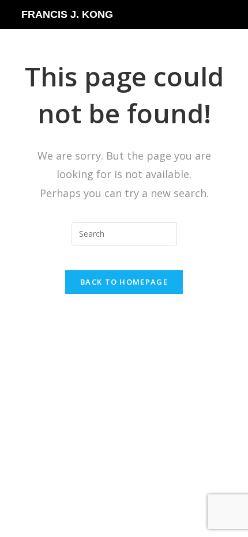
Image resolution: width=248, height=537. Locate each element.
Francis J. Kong (67, 14)
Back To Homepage (124, 282)
